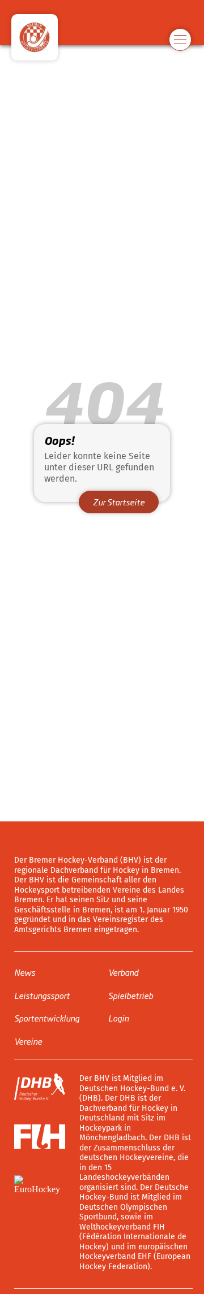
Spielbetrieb (130, 995)
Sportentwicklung (46, 1018)
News (24, 972)
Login (118, 1018)
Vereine (28, 1041)
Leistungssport (42, 995)
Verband (123, 972)
